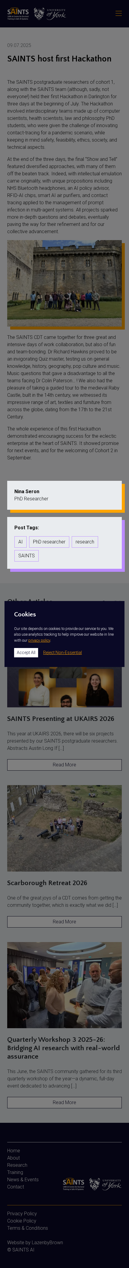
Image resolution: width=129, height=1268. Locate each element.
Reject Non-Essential (62, 652)
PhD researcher (49, 542)
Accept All (26, 652)
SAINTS (26, 556)
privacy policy (39, 640)
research (85, 542)
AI (20, 542)
